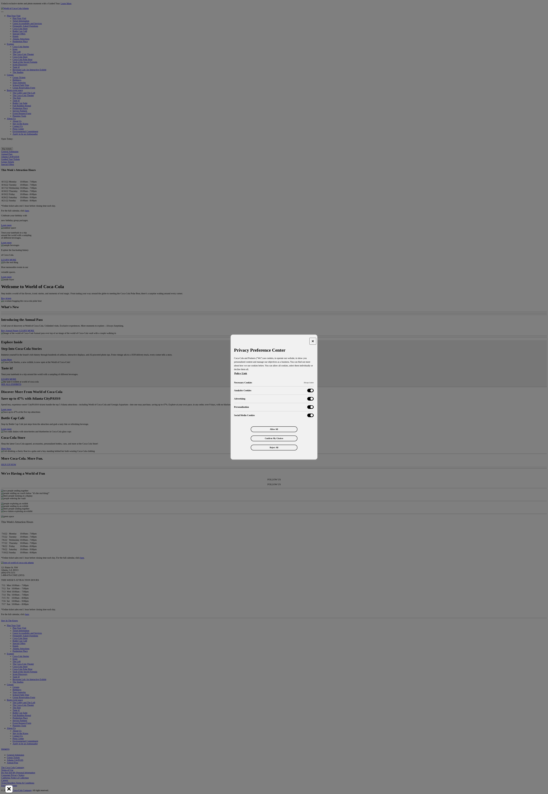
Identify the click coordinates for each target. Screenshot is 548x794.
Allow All (274, 429)
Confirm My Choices (274, 438)
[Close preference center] (313, 341)
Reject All (274, 447)
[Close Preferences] (9, 789)
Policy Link (240, 373)
